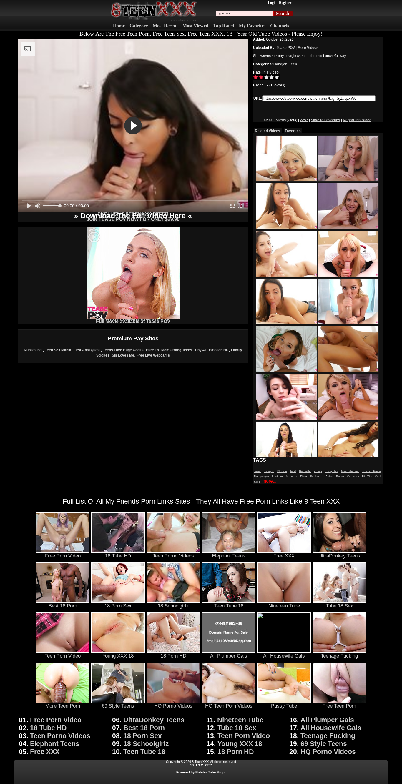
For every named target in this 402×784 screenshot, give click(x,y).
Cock (378, 476)
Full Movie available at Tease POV (133, 321)
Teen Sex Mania (58, 350)
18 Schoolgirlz (173, 606)
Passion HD (219, 350)
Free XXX (284, 556)
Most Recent (165, 25)
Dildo (303, 476)
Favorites (293, 131)
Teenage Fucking (339, 656)
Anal (293, 471)
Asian (329, 476)
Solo (257, 481)
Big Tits (367, 476)
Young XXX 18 (118, 656)
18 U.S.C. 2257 (201, 765)
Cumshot (353, 476)
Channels (279, 25)
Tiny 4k (201, 350)
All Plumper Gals (228, 656)
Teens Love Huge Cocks (123, 350)
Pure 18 (152, 350)
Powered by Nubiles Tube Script (201, 772)
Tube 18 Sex (339, 606)
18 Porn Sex (118, 606)
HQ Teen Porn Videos (229, 706)
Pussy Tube (284, 706)
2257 (304, 120)
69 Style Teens (118, 706)
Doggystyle (261, 476)
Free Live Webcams (153, 355)
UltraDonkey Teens (339, 556)
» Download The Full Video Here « (133, 216)
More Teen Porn (62, 706)
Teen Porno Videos (173, 556)
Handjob (280, 64)
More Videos (308, 48)
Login (272, 3)
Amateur (291, 476)
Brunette (305, 471)
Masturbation (350, 471)
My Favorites (252, 25)
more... (269, 481)
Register (285, 3)
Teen (293, 64)
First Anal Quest (87, 350)
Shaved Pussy (371, 471)
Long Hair (331, 471)
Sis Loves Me (123, 355)
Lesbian (277, 476)
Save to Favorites (325, 120)
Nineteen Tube (284, 606)
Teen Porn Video (63, 656)
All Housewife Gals (284, 656)
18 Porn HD (173, 656)
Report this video (357, 120)
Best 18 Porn (63, 606)
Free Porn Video (63, 556)
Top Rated (223, 25)
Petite (340, 476)
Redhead (316, 476)
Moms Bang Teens (176, 350)
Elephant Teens (228, 556)
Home (119, 25)
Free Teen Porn (339, 706)
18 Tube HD (118, 556)
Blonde (282, 471)
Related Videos (267, 131)
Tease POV (286, 48)
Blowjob (269, 471)
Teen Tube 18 (228, 606)
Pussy (318, 471)
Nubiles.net (33, 350)
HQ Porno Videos (173, 706)
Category (138, 25)
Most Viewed (195, 25)
